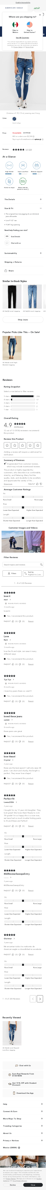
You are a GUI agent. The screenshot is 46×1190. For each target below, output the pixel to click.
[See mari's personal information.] (10, 600)
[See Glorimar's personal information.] (14, 939)
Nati (6, 639)
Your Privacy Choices (20, 1181)
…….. (6, 877)
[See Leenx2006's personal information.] (16, 802)
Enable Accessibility (23, 2)
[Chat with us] (7, 242)
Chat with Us (25, 1065)
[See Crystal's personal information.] (13, 760)
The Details (9, 199)
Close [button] (33, 1185)
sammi (7, 719)
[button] (15, 27)
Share (11, 270)
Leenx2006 (9, 802)
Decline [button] (13, 1185)
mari (6, 599)
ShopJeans (23, 319)
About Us (7, 1133)
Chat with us (16, 243)
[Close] (40, 14)
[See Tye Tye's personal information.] (13, 679)
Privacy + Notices (11, 1140)
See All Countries (22, 37)
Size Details (15, 236)
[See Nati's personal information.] (10, 640)
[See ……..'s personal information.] (11, 877)
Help (5, 1104)
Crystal (7, 760)
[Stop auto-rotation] (43, 34)
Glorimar (8, 938)
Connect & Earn (10, 1111)
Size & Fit (8, 208)
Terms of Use (29, 47)
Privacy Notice (11, 1178)
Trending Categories (12, 1126)
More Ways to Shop (12, 1118)
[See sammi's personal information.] (12, 720)
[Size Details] (7, 236)
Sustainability (10, 253)
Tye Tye (7, 679)
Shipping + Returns (13, 262)
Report (30, 621)
